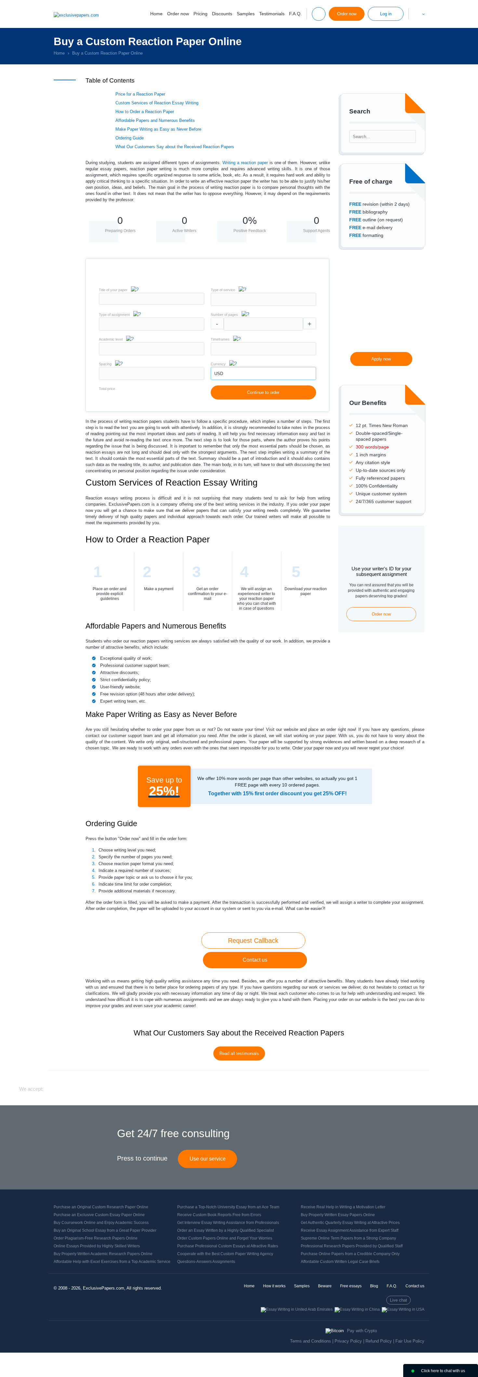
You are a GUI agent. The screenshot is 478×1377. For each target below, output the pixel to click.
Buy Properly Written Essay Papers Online (338, 1215)
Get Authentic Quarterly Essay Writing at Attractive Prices (350, 1222)
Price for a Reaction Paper (140, 94)
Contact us (255, 960)
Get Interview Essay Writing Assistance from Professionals (228, 1222)
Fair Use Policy (409, 1341)
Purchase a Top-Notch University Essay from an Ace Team (228, 1207)
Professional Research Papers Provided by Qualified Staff (352, 1246)
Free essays (351, 1286)
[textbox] (263, 299)
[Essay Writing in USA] (403, 1309)
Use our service (208, 1159)
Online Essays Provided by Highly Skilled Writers (97, 1246)
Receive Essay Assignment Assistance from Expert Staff (349, 1230)
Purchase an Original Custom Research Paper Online (101, 1207)
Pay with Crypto (362, 1330)
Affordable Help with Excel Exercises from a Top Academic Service (112, 1261)
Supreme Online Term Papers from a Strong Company (348, 1238)
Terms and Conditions (310, 1341)
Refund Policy (378, 1341)
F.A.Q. (295, 13)
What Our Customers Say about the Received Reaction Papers (174, 146)
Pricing (200, 13)
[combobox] (263, 304)
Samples (246, 13)
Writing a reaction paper (245, 162)
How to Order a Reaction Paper (144, 111)
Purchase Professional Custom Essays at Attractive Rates (227, 1246)
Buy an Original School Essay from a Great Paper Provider (105, 1230)
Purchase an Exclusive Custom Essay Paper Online (99, 1215)
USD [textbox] (218, 373)
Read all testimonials (239, 1053)
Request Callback (253, 940)
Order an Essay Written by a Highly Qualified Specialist (225, 1230)
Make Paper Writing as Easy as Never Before (158, 129)
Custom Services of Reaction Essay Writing (156, 102)
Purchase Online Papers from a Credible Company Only (350, 1254)
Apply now (381, 359)
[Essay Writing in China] (357, 1309)
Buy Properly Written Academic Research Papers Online (103, 1254)
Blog (374, 1286)
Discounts (222, 13)
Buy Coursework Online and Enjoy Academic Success (101, 1222)
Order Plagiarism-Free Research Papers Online (96, 1238)
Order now (178, 13)
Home (156, 13)
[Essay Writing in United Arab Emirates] (297, 1309)
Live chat (398, 1300)
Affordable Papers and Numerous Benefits (155, 120)
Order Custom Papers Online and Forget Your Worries (224, 1238)
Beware (325, 1286)
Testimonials (272, 13)
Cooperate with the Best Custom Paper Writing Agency (225, 1254)
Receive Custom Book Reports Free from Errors (219, 1215)
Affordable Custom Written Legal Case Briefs (340, 1261)
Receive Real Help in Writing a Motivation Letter (343, 1207)
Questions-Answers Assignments (206, 1261)
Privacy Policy (348, 1341)
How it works (274, 1286)
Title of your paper (113, 290)
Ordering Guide (129, 138)
